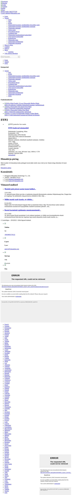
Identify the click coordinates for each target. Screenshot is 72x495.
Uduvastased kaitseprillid (15, 36)
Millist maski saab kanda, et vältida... (18, 199)
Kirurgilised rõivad (13, 31)
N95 (9, 21)
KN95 (10, 23)
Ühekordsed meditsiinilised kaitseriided (19, 35)
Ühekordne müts (13, 40)
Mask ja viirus (8, 45)
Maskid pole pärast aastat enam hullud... (20, 189)
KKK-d (6, 48)
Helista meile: (9, 11)
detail (13, 155)
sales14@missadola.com (16, 181)
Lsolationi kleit (12, 33)
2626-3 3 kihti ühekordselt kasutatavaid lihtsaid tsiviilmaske (22, 115)
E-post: (10, 13)
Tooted (6, 18)
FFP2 (10, 20)
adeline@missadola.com (16, 179)
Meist (6, 50)
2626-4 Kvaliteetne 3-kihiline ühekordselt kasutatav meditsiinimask (24, 105)
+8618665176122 (9, 234)
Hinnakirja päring (6, 168)
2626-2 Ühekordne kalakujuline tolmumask (17, 108)
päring (10, 155)
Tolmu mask (12, 30)
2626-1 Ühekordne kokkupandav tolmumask (17, 112)
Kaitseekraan (12, 38)
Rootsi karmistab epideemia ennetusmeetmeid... (22, 210)
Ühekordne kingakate (14, 43)
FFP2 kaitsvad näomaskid (18, 128)
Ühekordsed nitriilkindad (15, 42)
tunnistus (11, 52)
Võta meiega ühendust (11, 53)
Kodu (6, 16)
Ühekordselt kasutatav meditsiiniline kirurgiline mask (24, 25)
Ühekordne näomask (14, 28)
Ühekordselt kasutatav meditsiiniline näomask (21, 26)
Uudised (6, 47)
